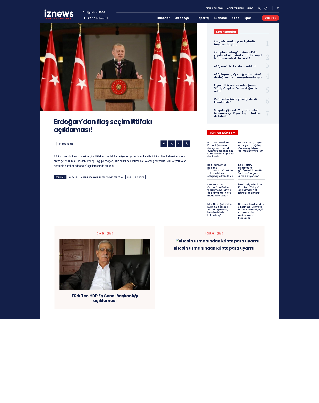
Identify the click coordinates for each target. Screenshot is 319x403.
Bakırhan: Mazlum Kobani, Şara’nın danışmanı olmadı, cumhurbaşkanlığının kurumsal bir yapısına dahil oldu (220, 149)
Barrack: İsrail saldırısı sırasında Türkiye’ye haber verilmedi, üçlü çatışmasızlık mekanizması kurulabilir (251, 211)
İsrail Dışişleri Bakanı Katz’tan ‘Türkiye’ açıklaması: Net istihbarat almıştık (250, 188)
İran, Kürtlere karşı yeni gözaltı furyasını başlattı (234, 43)
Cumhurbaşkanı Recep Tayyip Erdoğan (102, 177)
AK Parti (73, 177)
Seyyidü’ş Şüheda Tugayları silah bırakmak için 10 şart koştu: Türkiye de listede (237, 113)
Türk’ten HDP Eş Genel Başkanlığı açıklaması (104, 298)
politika (139, 177)
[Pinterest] (179, 143)
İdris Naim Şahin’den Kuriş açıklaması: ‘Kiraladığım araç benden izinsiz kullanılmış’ (219, 209)
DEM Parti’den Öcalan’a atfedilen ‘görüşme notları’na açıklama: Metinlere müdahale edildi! (219, 190)
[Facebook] (163, 143)
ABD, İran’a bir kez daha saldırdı (235, 66)
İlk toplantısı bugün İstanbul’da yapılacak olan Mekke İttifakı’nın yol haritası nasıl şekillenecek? (238, 55)
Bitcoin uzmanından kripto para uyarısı (214, 248)
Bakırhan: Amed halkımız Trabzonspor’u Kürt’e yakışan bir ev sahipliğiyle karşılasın (220, 170)
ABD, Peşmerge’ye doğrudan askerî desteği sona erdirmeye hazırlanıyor (238, 76)
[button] (266, 8)
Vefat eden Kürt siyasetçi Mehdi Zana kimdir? (235, 100)
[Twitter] (278, 8)
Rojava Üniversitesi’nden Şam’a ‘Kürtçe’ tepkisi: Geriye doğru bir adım (235, 88)
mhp (129, 177)
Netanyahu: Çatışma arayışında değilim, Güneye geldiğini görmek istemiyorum (250, 146)
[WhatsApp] (186, 143)
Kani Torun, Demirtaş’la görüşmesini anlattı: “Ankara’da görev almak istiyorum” (250, 170)
